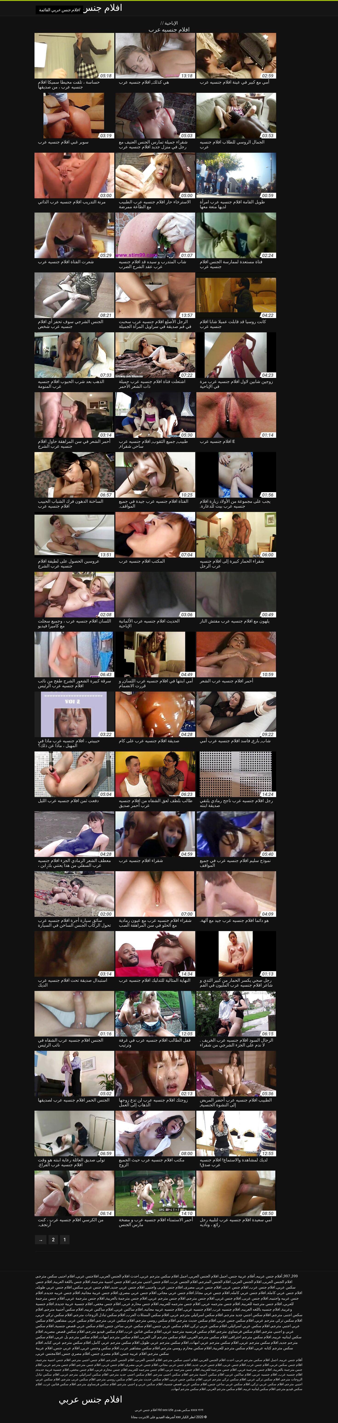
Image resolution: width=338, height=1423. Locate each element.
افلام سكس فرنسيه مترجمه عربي (189, 1331)
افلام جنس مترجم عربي (167, 1298)
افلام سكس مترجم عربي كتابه (68, 1342)
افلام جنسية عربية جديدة (74, 1304)
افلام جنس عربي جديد (127, 1287)
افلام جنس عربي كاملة (284, 1293)
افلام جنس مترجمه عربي (221, 1304)
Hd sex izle (165, 1410)
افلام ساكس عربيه (99, 1309)
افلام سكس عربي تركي (209, 1326)
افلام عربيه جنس (133, 1353)
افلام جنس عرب (262, 1287)
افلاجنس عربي (87, 1276)
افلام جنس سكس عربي (286, 1365)
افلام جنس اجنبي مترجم (150, 1282)
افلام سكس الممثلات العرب (148, 1315)
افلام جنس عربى (235, 1287)
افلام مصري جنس (76, 1353)
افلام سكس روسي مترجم (156, 1320)
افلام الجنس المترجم (215, 1282)
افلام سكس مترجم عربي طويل (165, 1342)
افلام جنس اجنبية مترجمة (111, 1282)
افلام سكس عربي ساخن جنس (128, 1326)
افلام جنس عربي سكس (91, 1287)
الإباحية (170, 23)
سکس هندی (182, 1410)
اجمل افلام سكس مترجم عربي (164, 1276)
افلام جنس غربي (228, 1298)
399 (295, 1276)
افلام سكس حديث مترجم (196, 1320)
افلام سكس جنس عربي (236, 1320)
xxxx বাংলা (197, 1410)
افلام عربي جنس (67, 1348)
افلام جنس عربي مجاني (176, 1293)
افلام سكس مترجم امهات (119, 1337)
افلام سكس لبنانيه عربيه (259, 1389)
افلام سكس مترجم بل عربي (76, 1337)
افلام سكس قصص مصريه (64, 1331)
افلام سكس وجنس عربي (100, 1348)
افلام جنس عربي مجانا (212, 1293)
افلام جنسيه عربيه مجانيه (163, 1309)
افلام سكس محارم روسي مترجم (186, 1348)
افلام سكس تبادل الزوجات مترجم (99, 1315)
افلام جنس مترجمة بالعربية (126, 1298)
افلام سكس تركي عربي (54, 1315)
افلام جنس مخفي (107, 1304)
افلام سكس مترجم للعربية (233, 1348)
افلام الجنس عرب (184, 1282)
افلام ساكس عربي (129, 1309)
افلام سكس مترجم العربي (207, 1337)
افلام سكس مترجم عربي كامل (115, 1342)
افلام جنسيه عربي (198, 1309)
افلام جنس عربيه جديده (62, 1293)
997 (287, 1276)
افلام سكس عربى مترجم (115, 1320)
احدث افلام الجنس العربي (119, 1276)
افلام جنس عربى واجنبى (164, 1287)
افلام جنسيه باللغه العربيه (261, 1309)
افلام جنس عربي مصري (138, 1293)
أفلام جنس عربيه (269, 1276)
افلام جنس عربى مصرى (202, 1287)
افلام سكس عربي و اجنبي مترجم (140, 1384)
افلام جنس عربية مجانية (100, 1293)
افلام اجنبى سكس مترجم (55, 1276)
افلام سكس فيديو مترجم (104, 1331)
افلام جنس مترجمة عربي (85, 1298)
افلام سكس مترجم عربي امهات (214, 1342)
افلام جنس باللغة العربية (72, 1282)
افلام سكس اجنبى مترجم (171, 1374)
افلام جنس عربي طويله (54, 1287)
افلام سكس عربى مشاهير (75, 1320)
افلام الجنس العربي (246, 1282)
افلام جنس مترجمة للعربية (262, 1304)
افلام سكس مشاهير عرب (140, 1348)
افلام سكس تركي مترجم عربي (278, 1320)
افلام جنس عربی (255, 1298)
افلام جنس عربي (146, 1410)
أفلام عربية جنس (242, 1276)
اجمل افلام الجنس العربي (208, 1276)
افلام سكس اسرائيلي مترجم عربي (197, 1315)
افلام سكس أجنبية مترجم (64, 1309)
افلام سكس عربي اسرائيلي (248, 1326)
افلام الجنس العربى (277, 1282)
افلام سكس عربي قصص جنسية (79, 1326)
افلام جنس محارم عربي (140, 1304)
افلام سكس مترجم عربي (259, 1342)
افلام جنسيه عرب (226, 1309)
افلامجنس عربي (48, 1353)
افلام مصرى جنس (105, 1353)
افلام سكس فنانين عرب (143, 1331)
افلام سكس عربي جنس (171, 1326)
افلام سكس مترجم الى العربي (163, 1337)
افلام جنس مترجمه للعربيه (180, 1304)
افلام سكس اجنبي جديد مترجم (247, 1315)
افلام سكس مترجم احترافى (250, 1337)
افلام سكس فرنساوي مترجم (239, 1331)
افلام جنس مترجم (200, 1298)
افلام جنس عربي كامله (248, 1293)
